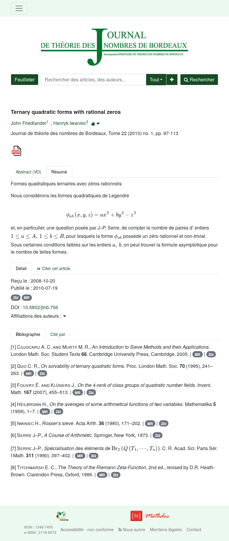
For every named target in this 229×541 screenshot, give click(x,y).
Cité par (57, 334)
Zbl (15, 297)
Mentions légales (166, 529)
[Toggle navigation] (19, 8)
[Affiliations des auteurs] (95, 123)
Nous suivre (133, 529)
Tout (154, 79)
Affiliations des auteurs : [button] (36, 315)
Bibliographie (28, 334)
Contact (194, 529)
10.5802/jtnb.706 (40, 307)
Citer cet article (55, 268)
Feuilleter (25, 79)
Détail (21, 268)
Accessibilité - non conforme (87, 529)
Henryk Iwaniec (69, 123)
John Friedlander (29, 123)
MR (27, 297)
